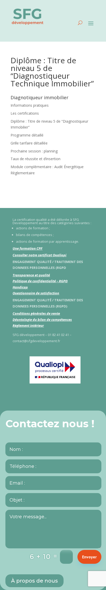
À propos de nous (34, 581)
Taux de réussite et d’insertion (35, 158)
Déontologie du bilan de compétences (42, 319)
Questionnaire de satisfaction (36, 293)
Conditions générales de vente (36, 313)
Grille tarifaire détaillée (29, 143)
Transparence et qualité (31, 275)
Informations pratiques (30, 105)
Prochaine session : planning (34, 151)
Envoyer (89, 556)
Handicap (20, 287)
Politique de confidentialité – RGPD (40, 281)
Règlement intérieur (28, 325)
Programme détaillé (27, 135)
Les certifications (25, 113)
